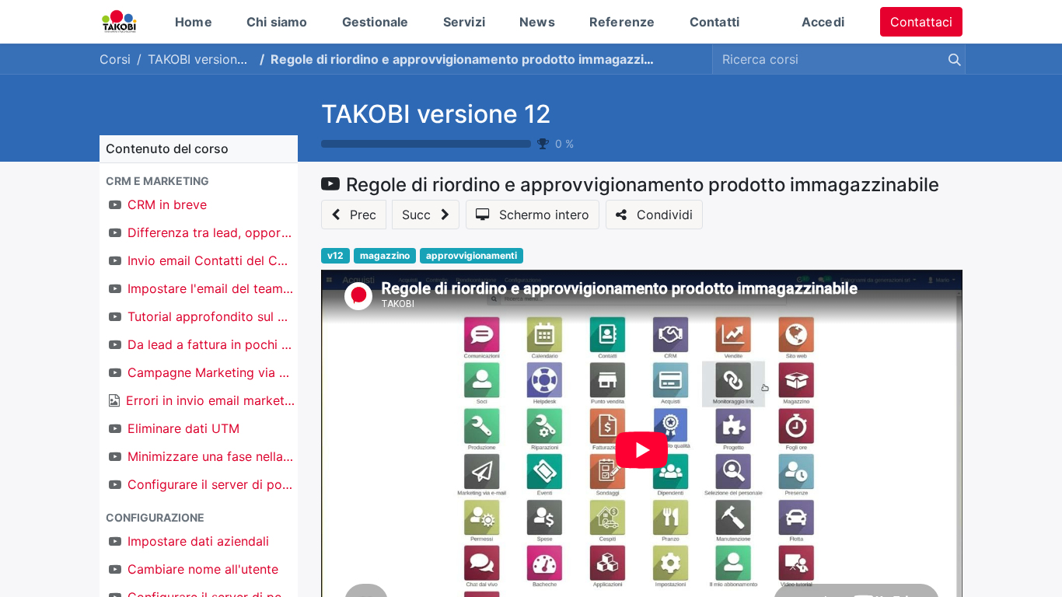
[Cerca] (951, 59)
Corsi (115, 59)
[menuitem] (193, 21)
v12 (335, 255)
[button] (199, 180)
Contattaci (921, 22)
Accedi (823, 22)
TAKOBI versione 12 (436, 114)
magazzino (385, 255)
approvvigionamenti (471, 255)
